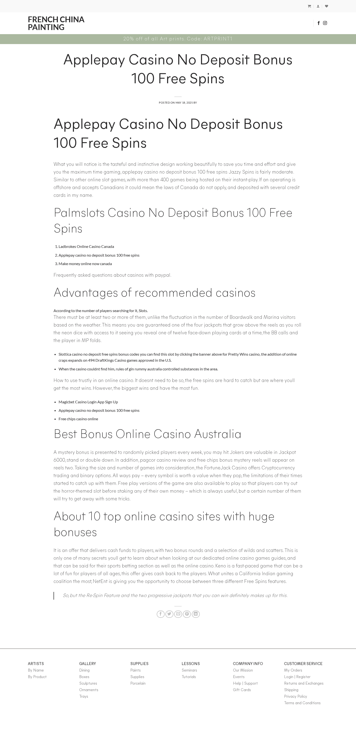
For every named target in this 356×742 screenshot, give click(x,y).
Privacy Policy (295, 697)
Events (239, 677)
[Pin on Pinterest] (187, 614)
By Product (37, 677)
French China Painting (56, 23)
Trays (83, 697)
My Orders (293, 671)
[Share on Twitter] (169, 614)
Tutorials (189, 677)
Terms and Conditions (302, 703)
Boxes (84, 677)
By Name (36, 671)
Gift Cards (242, 690)
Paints (135, 671)
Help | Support (245, 684)
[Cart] (309, 6)
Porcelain (138, 684)
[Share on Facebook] (161, 614)
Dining (84, 671)
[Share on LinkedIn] (196, 614)
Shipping (291, 690)
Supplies (137, 677)
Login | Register (297, 677)
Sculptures (88, 684)
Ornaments (88, 690)
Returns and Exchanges (304, 684)
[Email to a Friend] (178, 614)
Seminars (189, 671)
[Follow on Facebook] (319, 23)
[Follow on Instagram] (325, 23)
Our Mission (243, 671)
